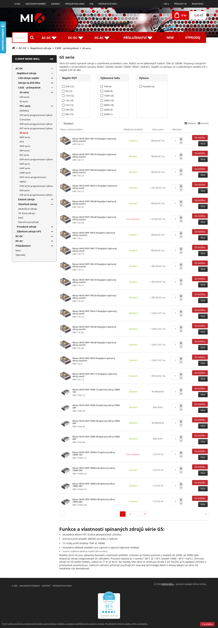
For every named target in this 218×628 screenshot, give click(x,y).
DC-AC (19, 241)
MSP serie (25, 137)
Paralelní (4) (148, 86)
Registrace (198, 3)
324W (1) (108, 114)
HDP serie (25, 146)
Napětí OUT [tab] (69, 78)
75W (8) (107, 86)
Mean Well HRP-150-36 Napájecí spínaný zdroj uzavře (94, 328)
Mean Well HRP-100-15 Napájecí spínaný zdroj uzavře (94, 155)
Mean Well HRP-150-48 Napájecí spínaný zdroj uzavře (94, 343)
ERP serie (25, 150)
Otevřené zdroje (27, 204)
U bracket (25, 119)
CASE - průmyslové (29, 87)
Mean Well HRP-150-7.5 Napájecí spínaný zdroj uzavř (94, 375)
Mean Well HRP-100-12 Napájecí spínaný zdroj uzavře (94, 140)
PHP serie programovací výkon (36, 186)
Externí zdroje (26, 199)
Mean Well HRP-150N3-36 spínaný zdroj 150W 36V (93, 485)
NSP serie (25, 163)
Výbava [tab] (144, 78)
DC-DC (19, 236)
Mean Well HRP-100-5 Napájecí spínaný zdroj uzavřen (93, 234)
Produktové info (107, 3)
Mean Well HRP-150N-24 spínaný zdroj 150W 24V (96, 406)
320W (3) (108, 109)
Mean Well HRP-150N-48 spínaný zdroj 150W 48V (96, 437)
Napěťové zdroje (26, 73)
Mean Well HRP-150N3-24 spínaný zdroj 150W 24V (93, 469)
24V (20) (69, 109)
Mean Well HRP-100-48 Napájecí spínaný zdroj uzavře (94, 218)
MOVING (24, 110)
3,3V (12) (69, 86)
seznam (204, 123)
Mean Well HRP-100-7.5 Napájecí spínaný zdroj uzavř (94, 249)
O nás (17, 3)
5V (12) (68, 91)
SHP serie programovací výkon (36, 159)
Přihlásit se (180, 3)
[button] (166, 4)
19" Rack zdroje (26, 213)
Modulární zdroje (27, 208)
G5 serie (24, 132)
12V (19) (69, 100)
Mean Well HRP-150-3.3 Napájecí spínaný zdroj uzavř (94, 312)
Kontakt (55, 3)
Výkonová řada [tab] (110, 78)
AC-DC (19, 68)
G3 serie (24, 92)
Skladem (69, 123)
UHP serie (25, 168)
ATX (22, 141)
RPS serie (25, 190)
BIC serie (24, 154)
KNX (20, 217)
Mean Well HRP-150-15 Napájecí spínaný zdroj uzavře (94, 281)
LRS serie (24, 97)
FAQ (91, 3)
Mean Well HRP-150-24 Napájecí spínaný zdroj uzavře (94, 296)
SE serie (24, 101)
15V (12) (69, 105)
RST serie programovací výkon (36, 128)
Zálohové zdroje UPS (29, 231)
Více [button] (203, 143)
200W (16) (109, 100)
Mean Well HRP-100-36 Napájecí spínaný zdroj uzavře (94, 202)
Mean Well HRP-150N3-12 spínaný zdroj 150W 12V (93, 453)
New (170, 37)
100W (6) (108, 91)
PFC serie (25, 106)
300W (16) (109, 105)
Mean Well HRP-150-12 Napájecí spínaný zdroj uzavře (94, 265)
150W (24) (109, 95)
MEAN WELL (168, 584)
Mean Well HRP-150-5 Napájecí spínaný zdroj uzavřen (93, 359)
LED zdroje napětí (28, 78)
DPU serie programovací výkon (33, 179)
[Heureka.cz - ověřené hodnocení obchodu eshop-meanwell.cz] (109, 604)
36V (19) (69, 114)
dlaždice (191, 123)
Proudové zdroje (26, 226)
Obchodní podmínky (35, 3)
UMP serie (25, 172)
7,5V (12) (69, 95)
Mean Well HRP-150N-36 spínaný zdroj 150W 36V (96, 422)
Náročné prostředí (28, 222)
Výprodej (192, 37)
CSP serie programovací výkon (36, 194)
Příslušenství (22, 245)
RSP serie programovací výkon (36, 123)
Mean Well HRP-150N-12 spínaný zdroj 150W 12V (96, 390)
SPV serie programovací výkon (36, 115)
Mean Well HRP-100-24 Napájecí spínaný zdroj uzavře (94, 171)
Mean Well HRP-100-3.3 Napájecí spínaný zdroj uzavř (94, 187)
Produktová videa (74, 3)
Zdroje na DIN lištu (29, 82)
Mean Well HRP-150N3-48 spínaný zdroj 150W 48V (93, 500)
